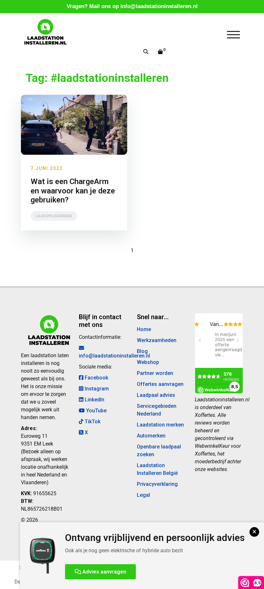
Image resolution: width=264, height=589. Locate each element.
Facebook (95, 378)
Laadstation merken (160, 425)
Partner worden (155, 373)
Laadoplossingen (53, 216)
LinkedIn (93, 400)
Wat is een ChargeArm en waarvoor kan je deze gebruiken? (73, 191)
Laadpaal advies (156, 395)
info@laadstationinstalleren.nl (159, 6)
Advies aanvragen (103, 572)
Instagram (96, 389)
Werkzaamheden (156, 340)
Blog (142, 351)
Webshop (148, 362)
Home (144, 329)
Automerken (151, 436)
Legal (143, 495)
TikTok (91, 421)
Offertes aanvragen (160, 384)
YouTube (96, 410)
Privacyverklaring (157, 484)
